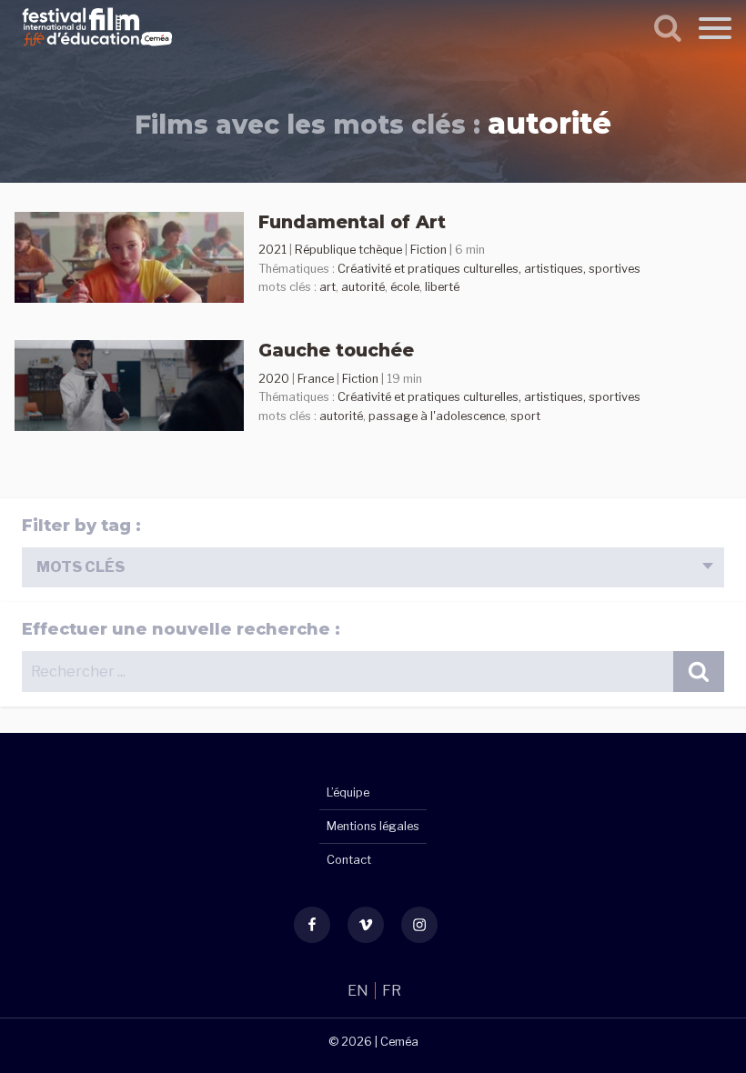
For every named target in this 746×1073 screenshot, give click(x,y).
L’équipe (348, 792)
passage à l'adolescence (436, 416)
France (315, 379)
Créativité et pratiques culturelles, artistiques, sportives (489, 269)
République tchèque (348, 249)
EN (359, 990)
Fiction (428, 249)
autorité (363, 287)
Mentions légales (373, 826)
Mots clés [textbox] (80, 567)
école (404, 287)
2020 (273, 379)
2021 (272, 249)
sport (525, 416)
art (327, 287)
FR (391, 990)
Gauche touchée (336, 350)
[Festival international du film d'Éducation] (97, 48)
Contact (349, 860)
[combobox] (373, 567)
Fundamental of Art (352, 222)
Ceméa (399, 1041)
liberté (442, 287)
